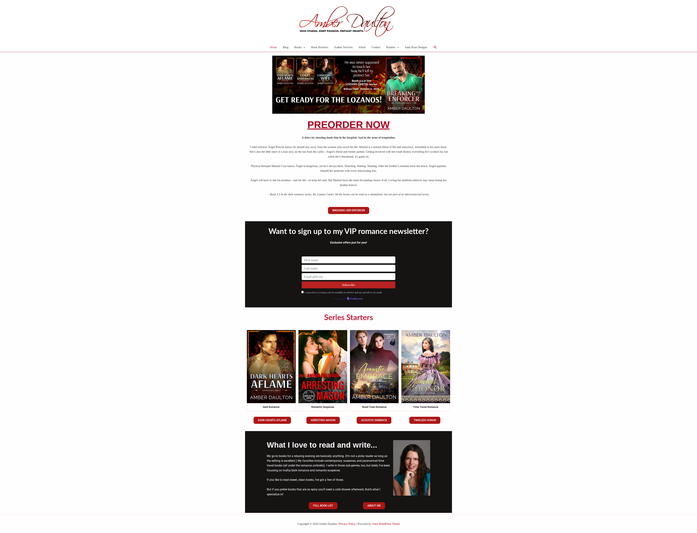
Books (298, 47)
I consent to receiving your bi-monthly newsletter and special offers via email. (343, 292)
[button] (303, 47)
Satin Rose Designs (416, 47)
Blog (285, 47)
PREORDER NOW (348, 124)
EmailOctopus (356, 299)
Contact (375, 47)
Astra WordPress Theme (386, 523)
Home (273, 47)
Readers (390, 47)
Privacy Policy (347, 523)
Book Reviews (319, 47)
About (362, 47)
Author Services (343, 47)
